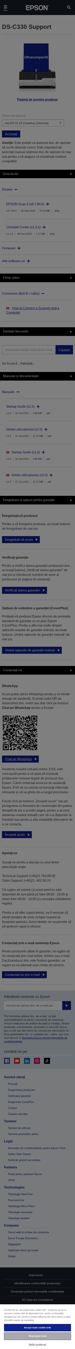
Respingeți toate (37, 1336)
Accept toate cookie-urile (37, 1327)
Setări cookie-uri (37, 1344)
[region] (37, 1326)
